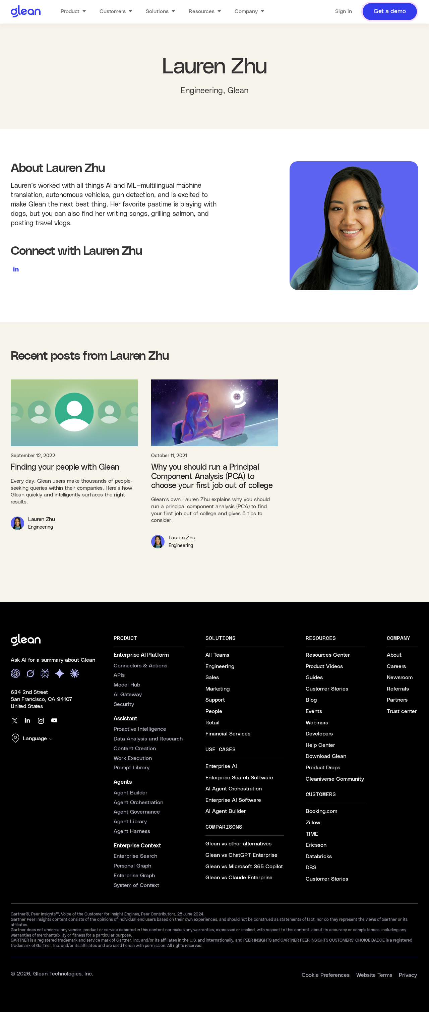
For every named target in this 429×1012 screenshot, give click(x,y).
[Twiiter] (14, 720)
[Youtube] (54, 720)
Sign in (343, 11)
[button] (33, 738)
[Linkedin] (27, 720)
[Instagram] (41, 720)
